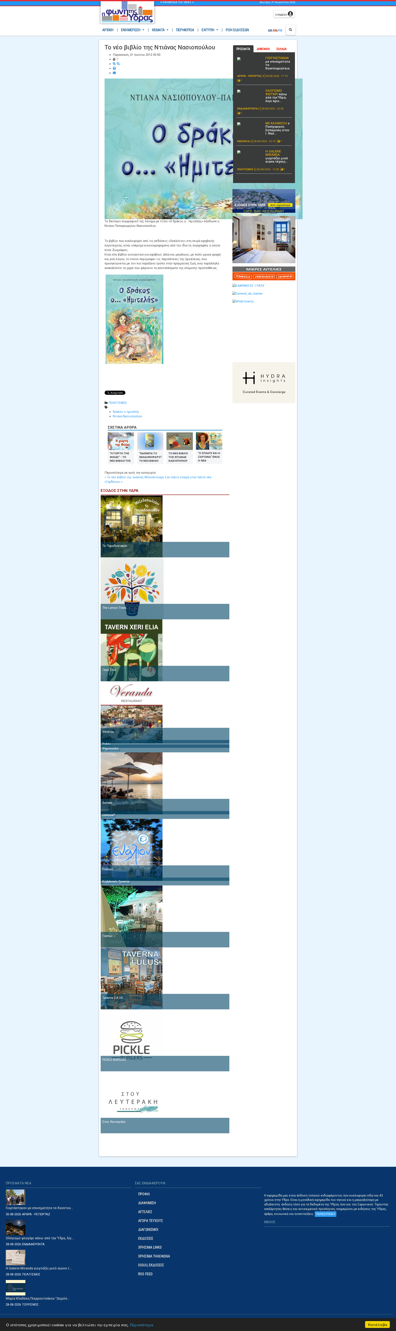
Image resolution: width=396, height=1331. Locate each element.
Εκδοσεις (145, 1238)
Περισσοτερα (325, 1214)
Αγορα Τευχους (150, 1220)
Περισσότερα (141, 1324)
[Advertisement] (214, 15)
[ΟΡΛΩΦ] (263, 239)
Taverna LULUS (112, 998)
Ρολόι (106, 744)
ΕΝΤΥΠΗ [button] (208, 30)
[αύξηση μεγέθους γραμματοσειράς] (115, 64)
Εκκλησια (243, 141)
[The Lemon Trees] (132, 588)
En (275, 30)
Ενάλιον (107, 869)
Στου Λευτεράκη (113, 1122)
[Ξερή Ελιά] (132, 650)
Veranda (108, 732)
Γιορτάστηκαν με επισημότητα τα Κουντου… (39, 1208)
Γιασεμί (107, 936)
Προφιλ (144, 1194)
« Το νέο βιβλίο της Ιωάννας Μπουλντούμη (134, 477)
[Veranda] (132, 712)
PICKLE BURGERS (114, 1060)
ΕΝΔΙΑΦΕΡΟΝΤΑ (247, 108)
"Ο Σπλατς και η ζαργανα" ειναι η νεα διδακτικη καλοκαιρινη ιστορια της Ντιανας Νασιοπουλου (209, 457)
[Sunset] (132, 783)
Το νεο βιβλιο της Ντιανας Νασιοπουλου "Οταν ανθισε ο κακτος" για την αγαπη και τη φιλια (179, 457)
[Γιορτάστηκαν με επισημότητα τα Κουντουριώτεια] (249, 58)
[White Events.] (243, 301)
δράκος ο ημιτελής (126, 412)
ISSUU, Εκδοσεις (151, 1265)
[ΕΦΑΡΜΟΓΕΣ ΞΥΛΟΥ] (248, 286)
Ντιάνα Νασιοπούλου (127, 416)
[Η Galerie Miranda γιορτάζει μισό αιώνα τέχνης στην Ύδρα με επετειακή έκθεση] (249, 152)
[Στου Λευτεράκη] (132, 1102)
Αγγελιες (145, 1212)
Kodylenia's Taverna (115, 881)
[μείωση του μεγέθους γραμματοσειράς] (118, 64)
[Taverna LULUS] (132, 978)
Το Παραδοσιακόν (114, 546)
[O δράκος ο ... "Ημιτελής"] (134, 319)
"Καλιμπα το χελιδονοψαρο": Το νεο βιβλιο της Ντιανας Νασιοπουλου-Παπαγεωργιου (150, 457)
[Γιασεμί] (132, 916)
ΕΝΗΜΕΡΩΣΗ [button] (131, 30)
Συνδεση (281, 14)
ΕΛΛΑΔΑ (282, 49)
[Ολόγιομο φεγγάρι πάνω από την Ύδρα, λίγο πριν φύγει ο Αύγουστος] (249, 91)
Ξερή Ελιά (109, 670)
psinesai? (108, 815)
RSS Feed (145, 1274)
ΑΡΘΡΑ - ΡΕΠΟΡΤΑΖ (250, 76)
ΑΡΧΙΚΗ (108, 29)
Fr (280, 30)
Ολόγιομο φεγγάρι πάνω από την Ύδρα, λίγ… (40, 1238)
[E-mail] (114, 73)
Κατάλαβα (377, 1324)
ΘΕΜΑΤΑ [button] (159, 30)
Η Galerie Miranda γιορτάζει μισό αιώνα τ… (39, 1268)
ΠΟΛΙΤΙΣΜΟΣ (117, 403)
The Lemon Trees (114, 608)
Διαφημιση (147, 1203)
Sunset (107, 803)
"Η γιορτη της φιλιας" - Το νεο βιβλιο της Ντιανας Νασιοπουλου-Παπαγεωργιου (120, 457)
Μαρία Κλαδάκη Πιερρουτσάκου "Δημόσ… (38, 1298)
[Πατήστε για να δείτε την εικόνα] (204, 149)
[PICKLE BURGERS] (132, 1040)
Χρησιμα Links (150, 1247)
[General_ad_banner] (247, 293)
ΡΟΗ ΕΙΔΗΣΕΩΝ (237, 30)
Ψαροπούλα (110, 748)
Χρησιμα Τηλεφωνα (154, 1256)
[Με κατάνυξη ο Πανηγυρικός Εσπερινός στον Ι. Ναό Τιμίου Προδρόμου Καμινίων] (249, 124)
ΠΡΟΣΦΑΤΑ (243, 49)
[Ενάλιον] (132, 850)
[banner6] (263, 382)
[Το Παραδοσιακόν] (132, 526)
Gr (270, 30)
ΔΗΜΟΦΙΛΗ (263, 49)
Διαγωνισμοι (148, 1229)
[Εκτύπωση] (114, 68)
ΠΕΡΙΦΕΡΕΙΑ (185, 30)
